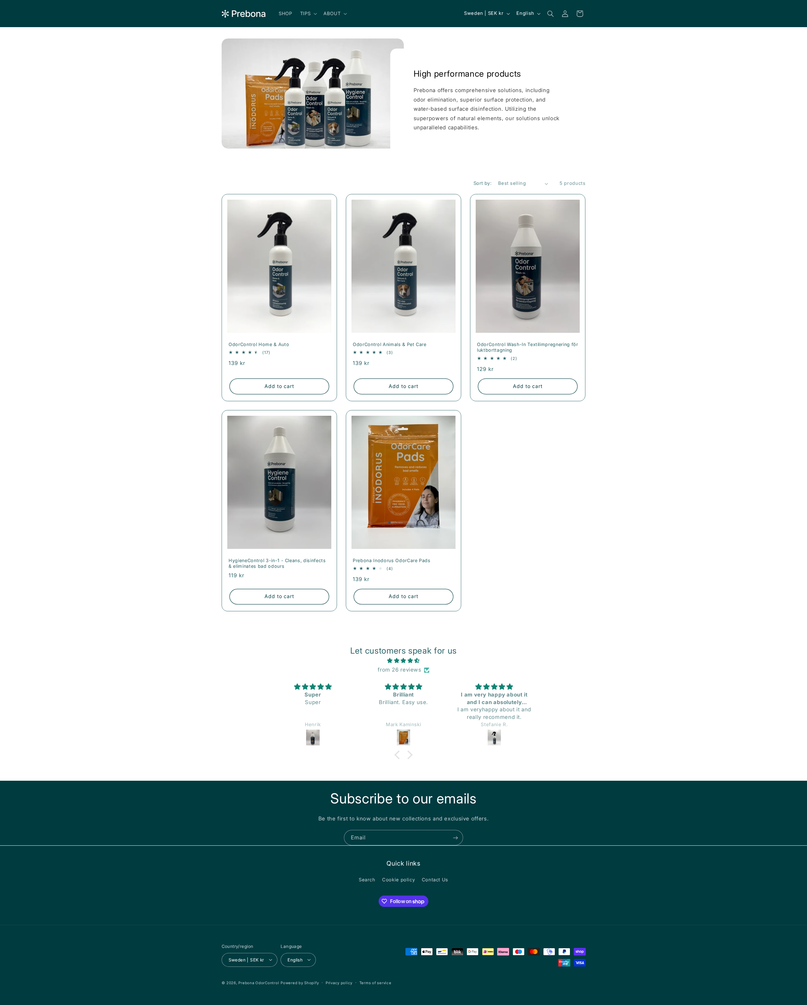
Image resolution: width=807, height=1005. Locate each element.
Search (367, 879)
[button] (307, 14)
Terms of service (375, 982)
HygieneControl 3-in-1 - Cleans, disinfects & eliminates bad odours (277, 562)
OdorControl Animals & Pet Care (390, 344)
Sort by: (482, 183)
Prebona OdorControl (258, 982)
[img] (403, 661)
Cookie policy (398, 879)
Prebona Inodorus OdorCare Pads (392, 560)
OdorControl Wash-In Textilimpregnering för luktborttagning (527, 347)
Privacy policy (339, 982)
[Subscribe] (455, 837)
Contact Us (435, 879)
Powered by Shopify (300, 982)
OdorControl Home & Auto (259, 344)
